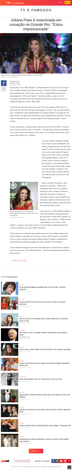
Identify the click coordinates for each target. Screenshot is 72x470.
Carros (41, 8)
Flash (12, 8)
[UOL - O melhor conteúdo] (7, 3)
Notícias (26, 8)
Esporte (63, 8)
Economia (49, 8)
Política (34, 8)
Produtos (4, 8)
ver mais (34, 451)
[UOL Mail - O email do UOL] (59, 2)
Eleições (19, 8)
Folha (56, 8)
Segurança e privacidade (54, 466)
